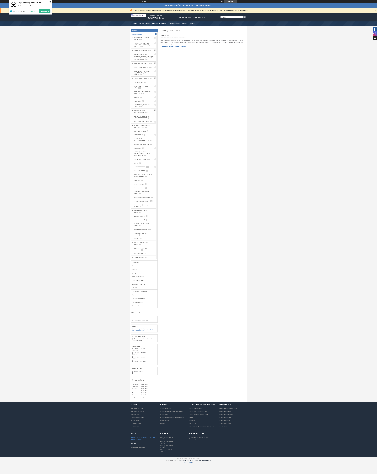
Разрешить (44, 11)
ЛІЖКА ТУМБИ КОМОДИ (141, 67)
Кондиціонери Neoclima (226, 414)
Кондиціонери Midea (225, 417)
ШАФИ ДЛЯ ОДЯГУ (139, 167)
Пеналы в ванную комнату (141, 201)
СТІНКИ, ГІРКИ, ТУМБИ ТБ (141, 78)
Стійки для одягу (139, 253)
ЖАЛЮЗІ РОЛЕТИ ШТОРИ (141, 144)
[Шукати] (244, 17)
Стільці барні (164, 414)
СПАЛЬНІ (136, 97)
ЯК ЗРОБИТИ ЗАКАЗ (138, 276)
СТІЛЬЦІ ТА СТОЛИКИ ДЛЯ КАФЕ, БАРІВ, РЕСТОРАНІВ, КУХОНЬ (142, 44)
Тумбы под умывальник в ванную (141, 224)
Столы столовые (139, 257)
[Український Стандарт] (138, 17)
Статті (134, 273)
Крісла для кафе (136, 423)
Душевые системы (139, 216)
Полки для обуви (139, 187)
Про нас (134, 287)
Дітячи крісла (135, 420)
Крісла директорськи (137, 411)
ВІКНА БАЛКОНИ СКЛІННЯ (141, 121)
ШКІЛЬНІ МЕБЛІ (138, 82)
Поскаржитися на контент (187, 460)
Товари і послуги (144, 23)
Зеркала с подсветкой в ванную (141, 243)
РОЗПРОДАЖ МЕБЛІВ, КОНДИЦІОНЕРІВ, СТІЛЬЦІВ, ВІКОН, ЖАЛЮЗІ (142, 153)
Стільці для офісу (165, 408)
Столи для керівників (195, 408)
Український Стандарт (159, 23)
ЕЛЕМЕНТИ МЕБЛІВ (139, 170)
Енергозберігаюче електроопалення (139, 111)
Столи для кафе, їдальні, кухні (198, 414)
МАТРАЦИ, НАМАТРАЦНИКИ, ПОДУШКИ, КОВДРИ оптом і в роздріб (143, 72)
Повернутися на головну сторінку (174, 46)
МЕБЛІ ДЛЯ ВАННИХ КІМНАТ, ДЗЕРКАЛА (142, 92)
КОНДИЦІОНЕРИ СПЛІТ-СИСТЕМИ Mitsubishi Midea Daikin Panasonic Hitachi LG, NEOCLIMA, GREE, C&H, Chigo (143, 57)
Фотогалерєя (136, 266)
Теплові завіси (223, 426)
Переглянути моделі (203, 5)
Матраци (192, 420)
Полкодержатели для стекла (140, 234)
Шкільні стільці (164, 420)
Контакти (192, 23)
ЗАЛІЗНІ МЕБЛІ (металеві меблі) (141, 87)
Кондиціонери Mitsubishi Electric (228, 408)
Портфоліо (135, 262)
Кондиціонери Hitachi (225, 411)
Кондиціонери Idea (224, 420)
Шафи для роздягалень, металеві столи (201, 426)
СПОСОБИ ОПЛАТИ (138, 280)
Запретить (34, 11)
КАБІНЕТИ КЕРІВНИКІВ (140, 50)
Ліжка (191, 417)
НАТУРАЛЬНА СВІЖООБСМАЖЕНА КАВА (141, 139)
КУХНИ (136, 163)
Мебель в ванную (139, 184)
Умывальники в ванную (140, 229)
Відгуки (184, 23)
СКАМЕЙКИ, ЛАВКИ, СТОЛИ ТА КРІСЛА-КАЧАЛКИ (143, 175)
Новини (134, 269)
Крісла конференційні (137, 417)
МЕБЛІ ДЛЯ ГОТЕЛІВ (140, 131)
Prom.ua (198, 458)
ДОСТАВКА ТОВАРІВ (138, 284)
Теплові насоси (223, 429)
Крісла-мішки (135, 426)
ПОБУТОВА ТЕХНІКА (140, 159)
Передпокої (137, 101)
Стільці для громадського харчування (171, 411)
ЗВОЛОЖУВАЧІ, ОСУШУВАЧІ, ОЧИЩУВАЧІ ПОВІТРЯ (142, 116)
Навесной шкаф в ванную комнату (141, 205)
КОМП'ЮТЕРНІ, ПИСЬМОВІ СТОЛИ (142, 105)
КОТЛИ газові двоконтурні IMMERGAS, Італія (142, 126)
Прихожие (137, 180)
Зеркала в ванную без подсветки (140, 249)
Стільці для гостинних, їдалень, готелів (172, 417)
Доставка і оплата (174, 23)
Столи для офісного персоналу (198, 411)
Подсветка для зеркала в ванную (141, 192)
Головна (134, 23)
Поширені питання (137, 302)
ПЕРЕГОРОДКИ (138, 135)
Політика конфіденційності (203, 460)
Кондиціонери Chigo (225, 423)
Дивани (162, 423)
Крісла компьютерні (137, 408)
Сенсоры (136, 238)
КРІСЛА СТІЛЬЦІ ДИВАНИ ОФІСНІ (141, 38)
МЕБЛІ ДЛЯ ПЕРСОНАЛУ (141, 63)
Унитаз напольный (139, 220)
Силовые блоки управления (142, 197)
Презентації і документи (139, 291)
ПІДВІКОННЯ (137, 148)
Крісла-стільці (135, 414)
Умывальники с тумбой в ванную (141, 211)
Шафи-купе (192, 423)
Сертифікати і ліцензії (138, 298)
